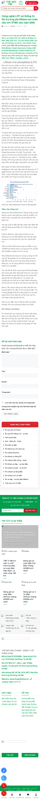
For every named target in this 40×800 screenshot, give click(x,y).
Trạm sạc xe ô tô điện (13, 483)
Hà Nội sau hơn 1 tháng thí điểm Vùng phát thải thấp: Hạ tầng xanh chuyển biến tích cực (20, 534)
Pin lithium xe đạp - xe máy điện (16, 464)
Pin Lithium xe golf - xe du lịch (16, 468)
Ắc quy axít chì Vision (13, 430)
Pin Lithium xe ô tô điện (13, 475)
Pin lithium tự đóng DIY (13, 456)
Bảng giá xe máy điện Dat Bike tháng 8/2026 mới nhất (29, 565)
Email (4, 382)
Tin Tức (34, 788)
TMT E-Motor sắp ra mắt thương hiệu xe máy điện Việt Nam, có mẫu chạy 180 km (9, 568)
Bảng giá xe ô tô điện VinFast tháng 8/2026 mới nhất (29, 597)
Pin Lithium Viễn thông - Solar (16, 460)
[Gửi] (36, 8)
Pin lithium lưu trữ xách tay (15, 449)
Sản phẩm (26, 788)
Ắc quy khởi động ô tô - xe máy (16, 434)
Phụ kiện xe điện (11, 445)
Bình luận (6, 352)
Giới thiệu (5, 698)
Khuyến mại (6, 704)
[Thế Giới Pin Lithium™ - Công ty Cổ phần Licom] (10, 3)
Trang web (6, 392)
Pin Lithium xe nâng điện (13, 472)
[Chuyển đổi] (37, 430)
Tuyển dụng (6, 701)
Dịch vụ (11, 790)
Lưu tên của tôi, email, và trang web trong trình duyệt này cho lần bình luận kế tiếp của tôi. (19, 406)
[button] (3, 2)
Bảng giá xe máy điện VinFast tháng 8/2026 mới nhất (9, 597)
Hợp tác (13, 698)
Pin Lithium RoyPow (12, 453)
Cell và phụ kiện (10, 437)
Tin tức (14, 701)
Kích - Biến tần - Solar (13, 441)
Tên (4, 371)
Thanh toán (20, 790)
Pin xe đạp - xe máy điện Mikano (16, 479)
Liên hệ (14, 704)
